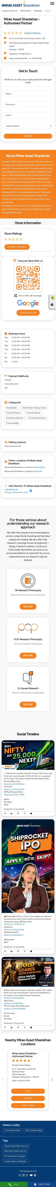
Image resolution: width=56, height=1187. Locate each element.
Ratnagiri (38, 11)
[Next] (52, 1079)
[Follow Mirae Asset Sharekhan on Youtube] (32, 1175)
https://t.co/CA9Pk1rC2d (14, 924)
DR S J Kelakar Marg (33, 1130)
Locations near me (9, 11)
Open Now (36, 58)
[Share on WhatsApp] (31, 813)
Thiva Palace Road (12, 1130)
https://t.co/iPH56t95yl (13, 1003)
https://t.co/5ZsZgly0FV (14, 935)
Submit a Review (32, 32)
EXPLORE (28, 606)
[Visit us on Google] (28, 1175)
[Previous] (3, 1079)
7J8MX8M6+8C (11, 490)
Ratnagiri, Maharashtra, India (16, 492)
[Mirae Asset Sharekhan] (21, 4)
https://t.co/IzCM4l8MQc (14, 784)
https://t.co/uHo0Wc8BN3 (15, 1008)
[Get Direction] (31, 491)
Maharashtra (26, 11)
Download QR (28, 312)
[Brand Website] (36, 1175)
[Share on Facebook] (6, 813)
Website (28, 1098)
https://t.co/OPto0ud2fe (14, 789)
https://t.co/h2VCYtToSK (14, 794)
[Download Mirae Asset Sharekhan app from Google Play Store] (53, 298)
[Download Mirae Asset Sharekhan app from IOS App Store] (53, 304)
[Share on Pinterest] (19, 813)
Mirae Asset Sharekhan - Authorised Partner (25, 1055)
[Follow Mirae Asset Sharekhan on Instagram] (24, 1175)
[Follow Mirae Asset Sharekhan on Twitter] (20, 1175)
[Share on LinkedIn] (12, 813)
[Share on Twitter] (25, 813)
